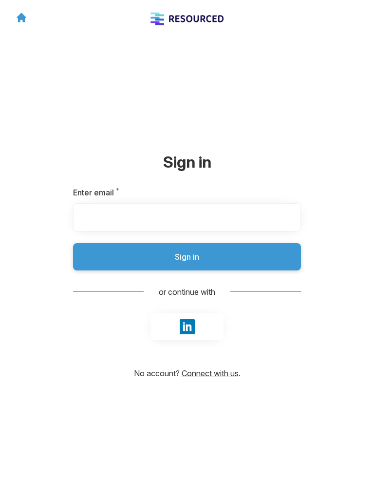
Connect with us (210, 373)
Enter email (112, 192)
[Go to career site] (21, 17)
